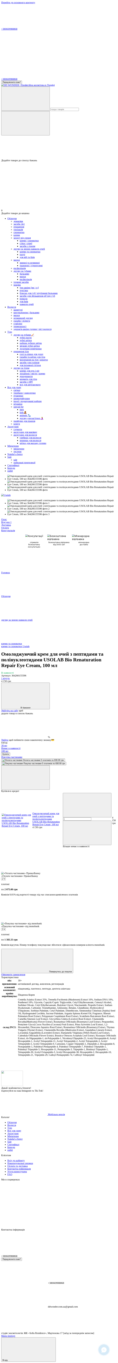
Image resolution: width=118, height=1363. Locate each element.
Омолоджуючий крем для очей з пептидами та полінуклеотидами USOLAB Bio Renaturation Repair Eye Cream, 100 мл (46, 819)
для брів (24, 301)
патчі (22, 254)
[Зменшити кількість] (87, 805)
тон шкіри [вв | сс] (29, 287)
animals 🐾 (25, 415)
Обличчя (12, 218)
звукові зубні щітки (30, 346)
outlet (10, 471)
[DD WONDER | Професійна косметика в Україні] (12, 1085)
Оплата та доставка (17, 1166)
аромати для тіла (28, 379)
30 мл (10, 747)
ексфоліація (26, 279)
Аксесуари (13, 426)
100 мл (4, 751)
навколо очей (27, 304)
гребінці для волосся (30, 437)
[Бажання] (59, 147)
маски (23, 276)
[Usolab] (6, 495)
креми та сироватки (30, 251)
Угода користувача (17, 1171)
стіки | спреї (26, 243)
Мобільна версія (56, 1114)
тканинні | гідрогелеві (31, 265)
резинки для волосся (30, 440)
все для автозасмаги (30, 384)
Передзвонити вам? (11, 82)
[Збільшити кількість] (87, 833)
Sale (9, 457)
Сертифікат (13, 465)
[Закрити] (25, 777)
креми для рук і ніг (29, 370)
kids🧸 (23, 412)
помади (24, 298)
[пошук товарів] (25, 99)
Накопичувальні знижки (20, 1163)
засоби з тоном (27, 246)
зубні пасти (26, 337)
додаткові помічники (31, 348)
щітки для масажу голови (33, 443)
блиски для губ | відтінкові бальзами (39, 293)
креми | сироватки (29, 240)
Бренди (11, 468)
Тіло (9, 332)
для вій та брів (27, 257)
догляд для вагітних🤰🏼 (31, 418)
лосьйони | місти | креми (32, 373)
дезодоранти (26, 376)
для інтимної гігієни (30, 365)
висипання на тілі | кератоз (34, 359)
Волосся (11, 307)
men (22, 409)
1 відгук (5, 678)
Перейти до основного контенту (18, 2)
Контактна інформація (19, 1168)
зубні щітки (26, 340)
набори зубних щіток (31, 343)
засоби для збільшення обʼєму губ (37, 296)
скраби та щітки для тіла (32, 357)
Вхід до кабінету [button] (16, 1160)
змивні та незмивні (30, 262)
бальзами (24, 274)
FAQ (9, 1174)
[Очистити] (25, 123)
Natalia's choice (15, 454)
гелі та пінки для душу (31, 354)
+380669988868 (9, 29)
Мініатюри (13, 446)
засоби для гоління (29, 362)
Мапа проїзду (8, 1336)
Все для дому (14, 387)
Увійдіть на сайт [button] (9, 710)
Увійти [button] (4, 740)
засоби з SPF (26, 382)
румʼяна (24, 290)
